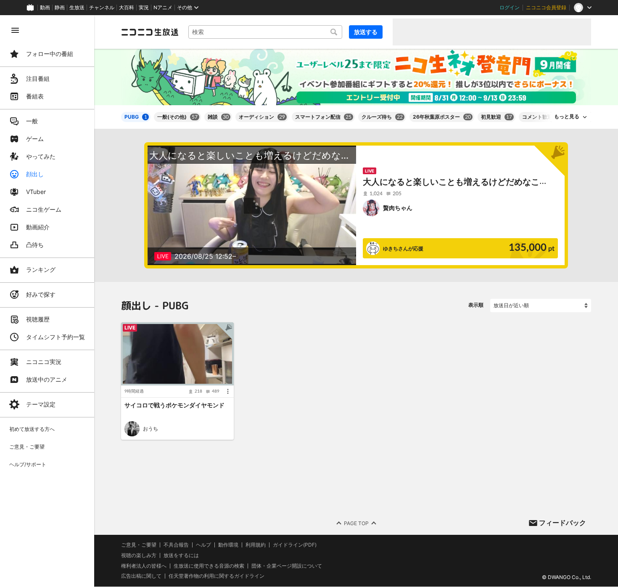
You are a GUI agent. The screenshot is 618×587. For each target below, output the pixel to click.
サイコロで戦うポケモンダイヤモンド (174, 405)
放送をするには (181, 555)
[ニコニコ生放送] (149, 32)
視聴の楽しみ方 (138, 555)
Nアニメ (162, 7)
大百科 (126, 7)
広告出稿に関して (141, 576)
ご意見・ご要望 (138, 545)
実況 (144, 7)
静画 (60, 7)
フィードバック (562, 522)
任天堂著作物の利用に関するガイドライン (216, 576)
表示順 (475, 305)
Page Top (356, 523)
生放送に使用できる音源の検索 (209, 565)
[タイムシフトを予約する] (225, 330)
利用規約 (256, 544)
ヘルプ (203, 544)
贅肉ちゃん (397, 207)
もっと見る (566, 117)
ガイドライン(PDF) (295, 544)
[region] (47, 301)
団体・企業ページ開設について (286, 565)
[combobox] (265, 32)
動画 (45, 7)
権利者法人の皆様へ (143, 566)
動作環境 (228, 544)
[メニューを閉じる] (15, 30)
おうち (150, 428)
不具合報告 (176, 544)
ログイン (509, 7)
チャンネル (101, 7)
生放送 (77, 7)
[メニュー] (228, 391)
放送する (366, 31)
